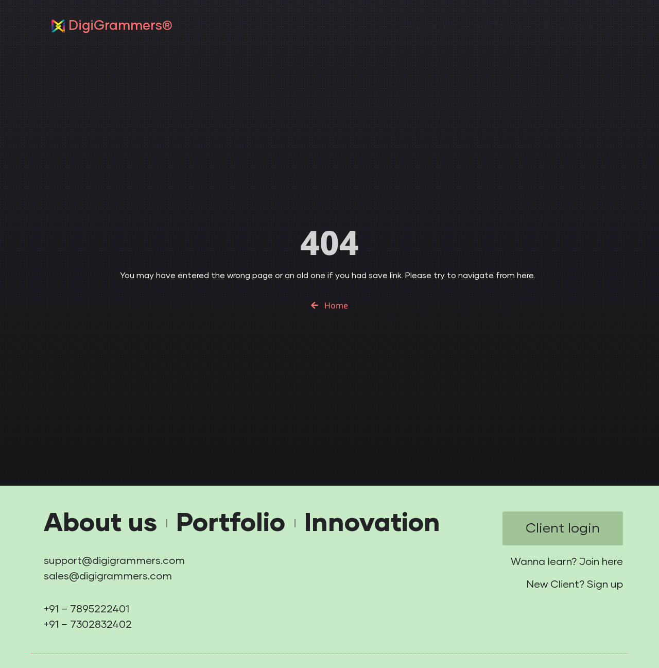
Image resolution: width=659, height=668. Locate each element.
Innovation (570, 26)
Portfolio (499, 26)
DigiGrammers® (120, 25)
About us (432, 26)
